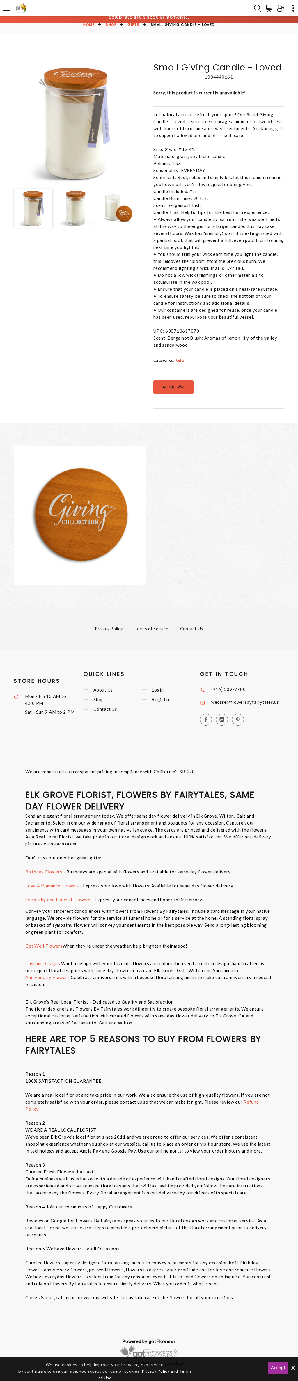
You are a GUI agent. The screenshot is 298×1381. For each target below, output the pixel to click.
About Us (103, 689)
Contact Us (191, 628)
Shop (111, 24)
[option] (75, 123)
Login (158, 689)
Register (161, 699)
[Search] (257, 8)
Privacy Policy (109, 628)
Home (89, 24)
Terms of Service (151, 628)
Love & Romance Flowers (52, 885)
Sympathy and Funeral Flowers (58, 899)
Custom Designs (42, 963)
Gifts (133, 24)
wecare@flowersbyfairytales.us (245, 702)
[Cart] (270, 8)
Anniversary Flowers (48, 977)
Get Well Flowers (44, 946)
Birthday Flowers (43, 871)
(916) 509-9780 (228, 689)
